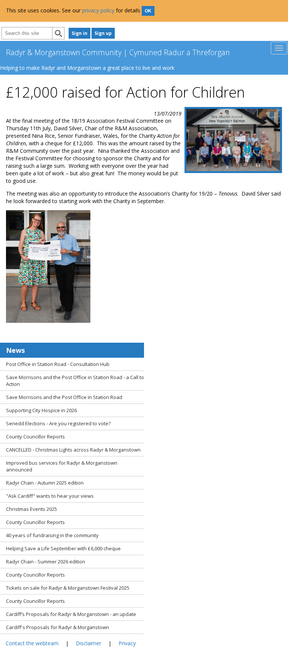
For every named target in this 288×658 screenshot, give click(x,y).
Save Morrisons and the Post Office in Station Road (64, 397)
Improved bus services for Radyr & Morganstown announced (61, 466)
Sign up (103, 33)
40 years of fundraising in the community (52, 535)
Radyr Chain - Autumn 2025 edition (45, 482)
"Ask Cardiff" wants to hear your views (50, 495)
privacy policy (98, 10)
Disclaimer (88, 643)
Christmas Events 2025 (31, 509)
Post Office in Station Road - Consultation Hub (58, 364)
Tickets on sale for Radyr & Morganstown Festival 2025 (67, 587)
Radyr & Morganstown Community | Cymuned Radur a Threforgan (118, 52)
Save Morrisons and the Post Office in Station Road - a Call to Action (75, 380)
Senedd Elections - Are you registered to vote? (58, 423)
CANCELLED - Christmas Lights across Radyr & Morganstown (73, 449)
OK (148, 11)
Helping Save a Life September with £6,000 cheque (63, 548)
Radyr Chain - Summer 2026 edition (45, 561)
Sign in (79, 33)
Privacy (127, 643)
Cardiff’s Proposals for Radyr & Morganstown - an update (71, 614)
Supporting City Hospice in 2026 (41, 410)
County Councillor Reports (35, 436)
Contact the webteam (32, 643)
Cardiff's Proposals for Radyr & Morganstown (57, 627)
